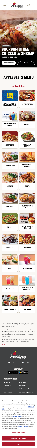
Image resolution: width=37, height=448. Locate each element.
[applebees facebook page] (9, 362)
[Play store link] (23, 372)
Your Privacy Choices (18, 433)
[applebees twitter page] (14, 362)
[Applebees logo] (17, 5)
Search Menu (19, 86)
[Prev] (19, 63)
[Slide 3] (27, 62)
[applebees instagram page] (18, 362)
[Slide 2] (26, 62)
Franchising (22, 382)
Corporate (22, 385)
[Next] (33, 63)
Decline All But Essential (18, 438)
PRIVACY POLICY (23, 427)
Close (18, 444)
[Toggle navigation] (4, 4)
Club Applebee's (24, 389)
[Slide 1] (24, 62)
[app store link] (13, 372)
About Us (7, 382)
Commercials (8, 392)
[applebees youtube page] (23, 362)
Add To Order (9, 63)
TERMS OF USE (17, 417)
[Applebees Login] (28, 5)
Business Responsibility (26, 392)
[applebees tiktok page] (28, 362)
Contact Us (7, 385)
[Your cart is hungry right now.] (33, 5)
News (6, 389)
